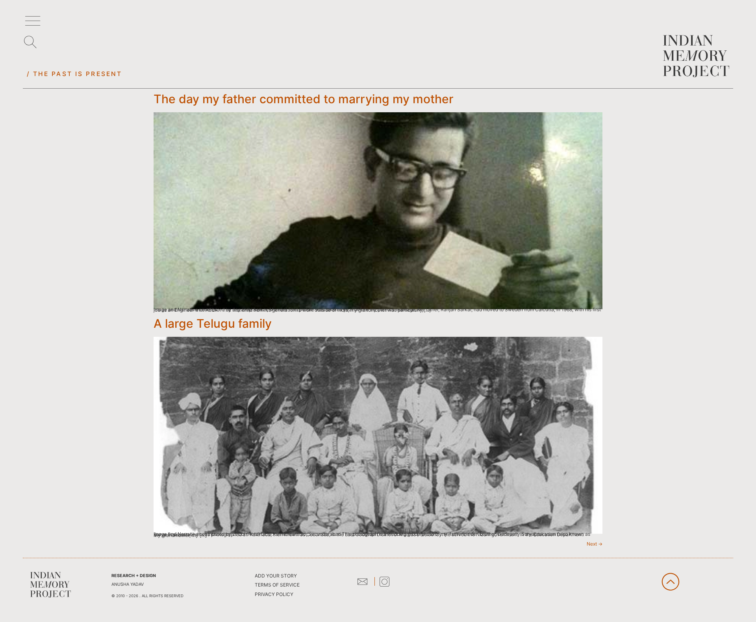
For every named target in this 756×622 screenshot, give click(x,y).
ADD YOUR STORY (276, 576)
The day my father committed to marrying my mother (304, 99)
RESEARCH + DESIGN (133, 575)
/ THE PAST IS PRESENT (74, 74)
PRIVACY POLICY (274, 594)
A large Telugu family (213, 323)
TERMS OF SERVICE (277, 585)
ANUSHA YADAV (127, 584)
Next (594, 544)
